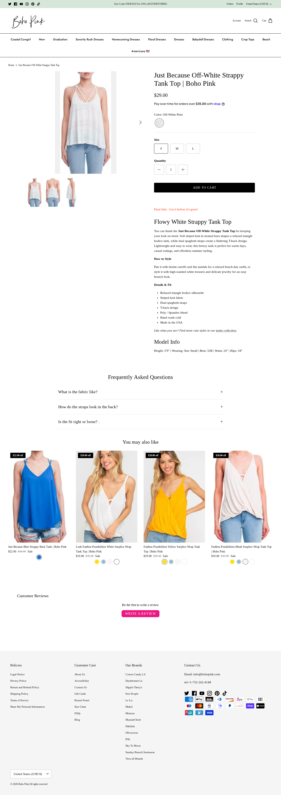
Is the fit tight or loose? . (79, 422)
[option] (85, 122)
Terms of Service (19, 700)
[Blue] (39, 557)
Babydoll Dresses (203, 39)
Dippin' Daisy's (133, 687)
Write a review (140, 613)
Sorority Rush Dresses (90, 39)
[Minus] (159, 170)
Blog (77, 719)
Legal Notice (17, 674)
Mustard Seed (133, 719)
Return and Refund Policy (24, 687)
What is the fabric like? (78, 392)
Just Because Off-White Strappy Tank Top (38, 65)
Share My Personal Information (27, 706)
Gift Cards (80, 693)
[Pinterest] (32, 4)
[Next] (140, 122)
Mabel (129, 706)
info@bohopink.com (206, 674)
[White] (117, 561)
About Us (79, 674)
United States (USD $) (257, 3)
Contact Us (80, 687)
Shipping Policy (19, 693)
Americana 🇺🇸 (140, 51)
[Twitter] (9, 4)
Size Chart (80, 706)
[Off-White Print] (159, 123)
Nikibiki (130, 726)
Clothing (227, 39)
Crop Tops (247, 39)
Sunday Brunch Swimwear (140, 752)
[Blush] (110, 561)
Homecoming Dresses (126, 39)
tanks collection (226, 330)
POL (127, 739)
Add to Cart (204, 187)
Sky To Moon (133, 745)
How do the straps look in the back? (88, 407)
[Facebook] (15, 4)
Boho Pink (23, 784)
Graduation (60, 39)
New (42, 39)
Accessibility (81, 680)
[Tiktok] (38, 4)
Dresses (179, 39)
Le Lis (128, 700)
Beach (266, 39)
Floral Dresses (157, 39)
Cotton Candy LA (135, 674)
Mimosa (130, 713)
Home (11, 65)
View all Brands (134, 758)
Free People (131, 693)
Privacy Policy (18, 680)
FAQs (77, 713)
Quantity (160, 160)
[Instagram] (27, 4)
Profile (239, 3)
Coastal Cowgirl (21, 39)
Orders (230, 3)
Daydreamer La (133, 680)
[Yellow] (97, 561)
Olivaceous (131, 732)
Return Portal (81, 700)
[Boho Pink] (27, 20)
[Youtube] (21, 4)
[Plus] (183, 170)
